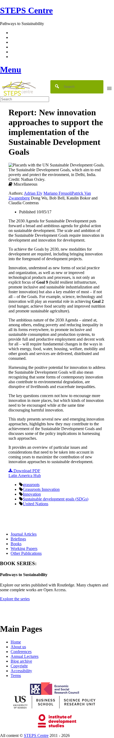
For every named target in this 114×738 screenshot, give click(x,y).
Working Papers (24, 548)
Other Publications (26, 553)
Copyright (19, 666)
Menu (10, 69)
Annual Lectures (24, 656)
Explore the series (15, 599)
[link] (57, 735)
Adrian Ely (33, 193)
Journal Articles (24, 534)
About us (18, 647)
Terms (16, 675)
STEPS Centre (36, 735)
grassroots (31, 484)
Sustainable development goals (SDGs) (55, 499)
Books (16, 543)
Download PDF (26, 470)
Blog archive (21, 661)
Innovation (32, 494)
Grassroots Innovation (41, 489)
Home (16, 642)
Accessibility (21, 670)
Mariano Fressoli (57, 193)
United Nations (35, 503)
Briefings (18, 539)
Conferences (21, 651)
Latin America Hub (24, 475)
